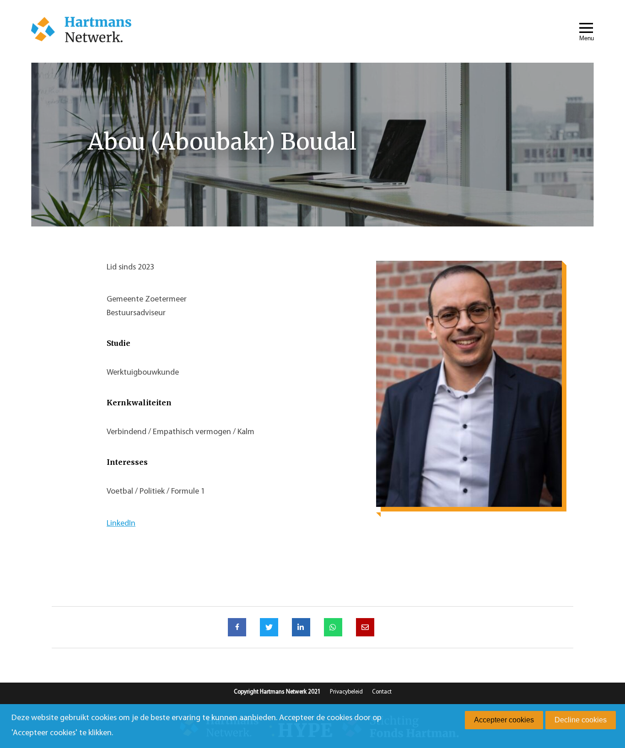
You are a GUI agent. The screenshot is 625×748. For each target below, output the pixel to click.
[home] (81, 31)
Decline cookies (581, 720)
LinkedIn (121, 524)
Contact (382, 692)
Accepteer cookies (504, 720)
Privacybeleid (346, 692)
